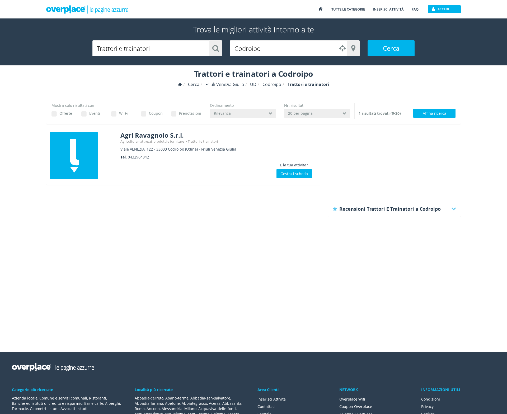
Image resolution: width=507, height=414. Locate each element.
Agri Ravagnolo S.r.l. (152, 135)
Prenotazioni (190, 113)
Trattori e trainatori (203, 141)
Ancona (153, 408)
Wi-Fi (123, 113)
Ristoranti (97, 398)
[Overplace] (180, 84)
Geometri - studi (44, 408)
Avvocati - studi (73, 408)
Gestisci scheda (294, 173)
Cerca (391, 48)
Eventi (94, 113)
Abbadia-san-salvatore (210, 398)
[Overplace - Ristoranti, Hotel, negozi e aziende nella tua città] (87, 9)
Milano (190, 408)
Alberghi (112, 403)
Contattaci (266, 406)
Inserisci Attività (271, 399)
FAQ (415, 9)
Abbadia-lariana (149, 403)
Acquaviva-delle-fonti (217, 408)
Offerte (65, 113)
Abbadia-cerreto (149, 398)
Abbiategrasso (194, 403)
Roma (140, 408)
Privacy (427, 406)
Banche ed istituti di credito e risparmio (47, 403)
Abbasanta (231, 403)
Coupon (156, 113)
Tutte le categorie (348, 9)
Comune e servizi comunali (63, 398)
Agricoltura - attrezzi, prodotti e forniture (152, 141)
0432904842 (138, 157)
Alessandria (172, 408)
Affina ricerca (434, 113)
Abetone (172, 403)
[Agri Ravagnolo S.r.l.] (83, 155)
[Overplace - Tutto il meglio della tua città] (320, 9)
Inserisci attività (388, 9)
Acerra (214, 403)
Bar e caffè (93, 403)
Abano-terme (177, 398)
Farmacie (20, 408)
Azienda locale (24, 398)
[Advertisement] (394, 165)
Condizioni (430, 399)
